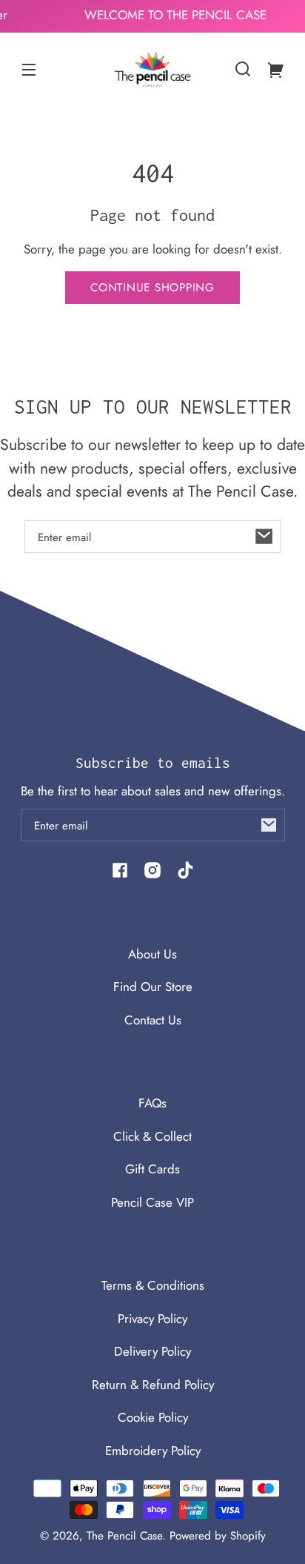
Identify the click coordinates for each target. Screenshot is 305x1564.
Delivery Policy (152, 1351)
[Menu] (29, 69)
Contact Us (152, 1020)
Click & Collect (152, 1136)
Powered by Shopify (218, 1536)
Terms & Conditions (152, 1285)
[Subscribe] (264, 536)
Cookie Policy (153, 1417)
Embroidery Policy (153, 1450)
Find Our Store (152, 986)
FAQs (152, 1103)
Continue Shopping (152, 287)
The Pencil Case (124, 1536)
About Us (152, 954)
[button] (243, 69)
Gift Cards (152, 1169)
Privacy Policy (152, 1319)
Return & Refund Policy (153, 1385)
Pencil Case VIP (152, 1202)
